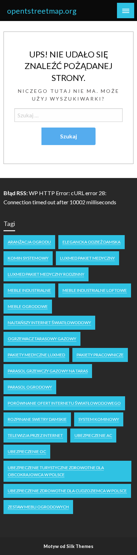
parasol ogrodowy (30, 387)
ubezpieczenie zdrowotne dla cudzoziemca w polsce (67, 490)
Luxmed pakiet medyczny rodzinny (46, 274)
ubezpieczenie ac (93, 435)
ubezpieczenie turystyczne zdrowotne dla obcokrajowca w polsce (56, 471)
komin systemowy (28, 258)
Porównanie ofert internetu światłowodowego (64, 403)
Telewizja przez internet (35, 435)
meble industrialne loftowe (95, 290)
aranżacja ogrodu (29, 242)
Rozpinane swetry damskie (37, 419)
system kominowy (98, 419)
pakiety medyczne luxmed (36, 354)
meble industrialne (29, 290)
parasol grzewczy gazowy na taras (48, 371)
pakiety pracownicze (100, 354)
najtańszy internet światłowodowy (49, 322)
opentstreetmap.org (42, 10)
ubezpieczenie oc (27, 451)
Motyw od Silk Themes (68, 546)
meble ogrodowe (28, 306)
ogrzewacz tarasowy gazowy (42, 338)
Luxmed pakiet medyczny (87, 258)
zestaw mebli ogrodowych (38, 506)
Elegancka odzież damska (91, 242)
